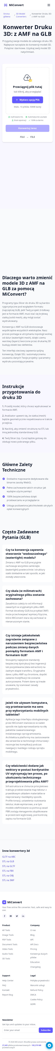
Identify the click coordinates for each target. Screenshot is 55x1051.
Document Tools (9, 944)
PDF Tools (6, 939)
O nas (33, 930)
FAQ (4, 985)
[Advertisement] (27, 171)
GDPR (33, 1004)
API (31, 939)
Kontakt (5, 990)
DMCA (33, 994)
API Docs (34, 944)
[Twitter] (17, 916)
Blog (32, 935)
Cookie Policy (36, 999)
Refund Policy (36, 990)
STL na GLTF (8, 866)
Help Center (8, 980)
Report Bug (7, 994)
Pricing (33, 949)
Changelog (35, 967)
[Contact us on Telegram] (49, 1045)
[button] (27, 90)
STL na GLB (8, 861)
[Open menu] (49, 5)
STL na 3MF (8, 880)
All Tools (6, 930)
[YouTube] (10, 916)
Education (35, 962)
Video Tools (7, 949)
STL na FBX (8, 870)
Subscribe (45, 1030)
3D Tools (6, 958)
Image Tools (8, 935)
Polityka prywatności (40, 980)
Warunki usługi (37, 985)
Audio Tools (7, 953)
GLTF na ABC (9, 856)
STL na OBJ (8, 875)
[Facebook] (4, 916)
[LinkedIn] (23, 916)
